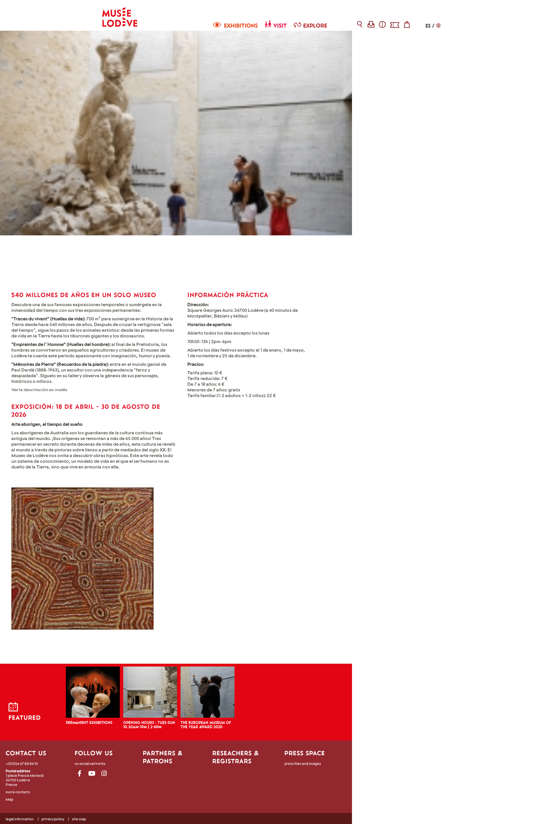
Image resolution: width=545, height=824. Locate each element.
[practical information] (382, 24)
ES (428, 26)
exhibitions (241, 25)
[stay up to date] (371, 24)
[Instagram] (104, 774)
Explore (315, 25)
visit (280, 25)
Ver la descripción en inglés (39, 389)
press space (304, 753)
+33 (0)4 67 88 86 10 (22, 763)
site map (79, 819)
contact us (26, 753)
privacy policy (52, 819)
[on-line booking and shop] (394, 24)
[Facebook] (80, 774)
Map (9, 799)
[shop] (406, 24)
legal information (20, 819)
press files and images (302, 763)
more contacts (18, 792)
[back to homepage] (119, 13)
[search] (359, 24)
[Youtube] (92, 774)
